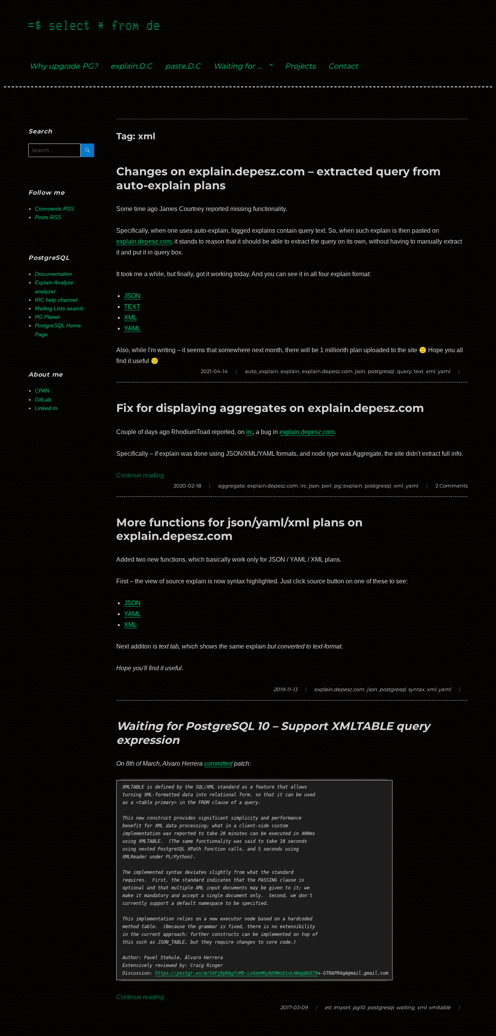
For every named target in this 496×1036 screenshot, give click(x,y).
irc (249, 432)
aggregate (231, 486)
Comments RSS (54, 209)
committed (218, 763)
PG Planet (47, 317)
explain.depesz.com (143, 241)
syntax (416, 689)
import (341, 1007)
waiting (405, 1007)
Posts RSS (48, 217)
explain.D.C (131, 66)
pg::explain (348, 486)
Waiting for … (238, 66)
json (360, 371)
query (404, 371)
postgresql (381, 371)
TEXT (132, 306)
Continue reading (140, 475)
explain (290, 371)
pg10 (359, 1007)
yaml (444, 371)
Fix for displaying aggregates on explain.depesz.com (270, 408)
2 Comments (452, 486)
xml (431, 371)
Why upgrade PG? (63, 66)
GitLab (43, 400)
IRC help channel (56, 300)
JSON (132, 295)
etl (328, 1007)
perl (327, 486)
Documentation (53, 274)
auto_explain (261, 371)
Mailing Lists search (59, 308)
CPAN (42, 391)
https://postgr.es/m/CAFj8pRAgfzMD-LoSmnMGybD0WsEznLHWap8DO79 (236, 973)
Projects (300, 66)
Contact (343, 66)
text (419, 371)
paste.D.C (182, 66)
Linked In (46, 408)
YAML (132, 328)
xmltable (440, 1007)
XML (130, 317)
